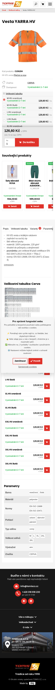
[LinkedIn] (31, 601)
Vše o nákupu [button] (26, 617)
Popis (6, 228)
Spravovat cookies (27, 367)
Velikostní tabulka (14, 94)
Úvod (4, 10)
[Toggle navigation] (36, 4)
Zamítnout (20, 361)
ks (7, 140)
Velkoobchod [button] (26, 622)
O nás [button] (26, 627)
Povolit (36, 361)
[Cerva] (22, 303)
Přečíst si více (20, 75)
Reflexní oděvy (14, 10)
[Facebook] (24, 601)
